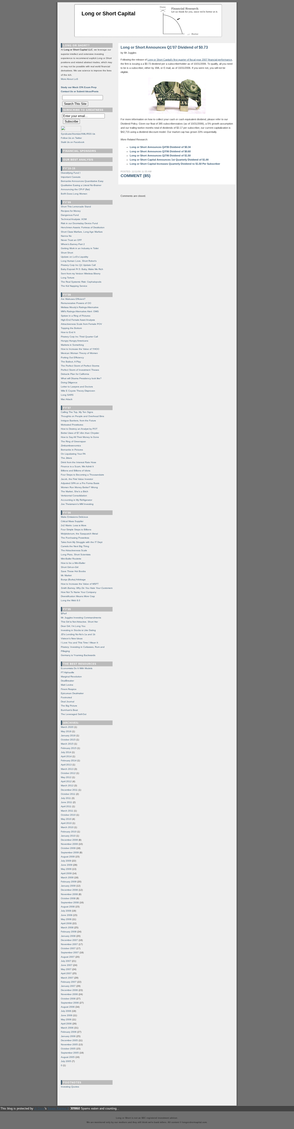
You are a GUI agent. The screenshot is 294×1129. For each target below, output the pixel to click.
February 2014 (68, 760)
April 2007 (66, 973)
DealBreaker (67, 680)
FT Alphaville (67, 672)
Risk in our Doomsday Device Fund (79, 223)
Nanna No (66, 236)
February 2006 (68, 1032)
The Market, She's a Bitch (74, 491)
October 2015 (68, 739)
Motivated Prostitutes (72, 424)
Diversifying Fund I (70, 173)
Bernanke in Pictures (72, 449)
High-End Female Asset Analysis (78, 320)
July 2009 (66, 860)
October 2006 (68, 998)
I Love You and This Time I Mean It (79, 642)
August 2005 (68, 1057)
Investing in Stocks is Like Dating (78, 630)
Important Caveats (70, 177)
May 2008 (66, 919)
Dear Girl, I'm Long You (73, 626)
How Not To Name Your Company (78, 592)
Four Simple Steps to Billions (76, 529)
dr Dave (39, 1108)
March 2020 (67, 727)
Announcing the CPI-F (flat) (75, 189)
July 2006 (66, 1011)
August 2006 (68, 1007)
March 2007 (67, 977)
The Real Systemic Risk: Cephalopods (81, 282)
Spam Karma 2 (58, 1108)
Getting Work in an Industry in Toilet (80, 248)
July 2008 (66, 910)
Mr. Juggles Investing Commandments (81, 617)
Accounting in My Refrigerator (76, 500)
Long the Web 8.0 (70, 600)
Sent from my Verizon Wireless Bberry (80, 273)
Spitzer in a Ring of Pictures (75, 315)
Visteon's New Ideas (71, 638)
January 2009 (68, 885)
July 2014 (66, 752)
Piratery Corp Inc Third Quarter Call (79, 336)
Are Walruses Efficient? (73, 299)
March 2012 (67, 785)
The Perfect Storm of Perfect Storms (80, 365)
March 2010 (67, 827)
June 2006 (66, 1015)
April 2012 (66, 781)
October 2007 (68, 948)
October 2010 (68, 815)
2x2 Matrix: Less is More (73, 525)
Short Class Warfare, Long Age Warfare (82, 232)
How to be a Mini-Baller (73, 563)
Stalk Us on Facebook (72, 142)
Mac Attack (66, 399)
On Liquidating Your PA (73, 454)
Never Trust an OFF (71, 240)
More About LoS (69, 79)
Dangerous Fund (70, 215)
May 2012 (66, 777)
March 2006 (67, 1027)
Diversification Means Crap (78, 596)
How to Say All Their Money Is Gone (80, 437)
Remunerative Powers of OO (76, 303)
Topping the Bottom (71, 328)
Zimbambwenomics (71, 445)
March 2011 (67, 810)
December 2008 (69, 890)
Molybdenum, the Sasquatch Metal (79, 533)
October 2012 (68, 773)
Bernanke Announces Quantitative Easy (82, 181)
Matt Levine (67, 685)
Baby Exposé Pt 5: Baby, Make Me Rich (82, 269)
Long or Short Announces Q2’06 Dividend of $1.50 (160, 155)
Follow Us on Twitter (71, 138)
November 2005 (69, 1044)
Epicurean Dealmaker (72, 693)
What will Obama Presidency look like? (81, 378)
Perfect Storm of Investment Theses (80, 370)
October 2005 (68, 1048)
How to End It (68, 332)
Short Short (67, 252)
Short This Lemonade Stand (76, 206)
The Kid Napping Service (74, 286)
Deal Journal (67, 701)
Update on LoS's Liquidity (74, 257)
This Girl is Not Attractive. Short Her (79, 621)
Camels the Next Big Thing (75, 546)
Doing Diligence (69, 382)
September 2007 (70, 952)
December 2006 (69, 990)
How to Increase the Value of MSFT (80, 584)
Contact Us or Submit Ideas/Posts (80, 91)
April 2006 (66, 1023)
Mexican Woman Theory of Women (79, 353)
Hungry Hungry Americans (74, 340)
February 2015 (68, 748)
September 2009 (70, 852)
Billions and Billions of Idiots (75, 470)
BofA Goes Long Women (74, 193)
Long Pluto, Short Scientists (75, 554)
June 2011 (66, 802)
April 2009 (66, 873)
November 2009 (69, 844)
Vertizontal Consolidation (74, 495)
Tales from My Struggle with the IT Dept (81, 542)
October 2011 (68, 794)
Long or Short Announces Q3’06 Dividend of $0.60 (160, 151)
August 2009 (68, 856)
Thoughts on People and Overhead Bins (82, 416)
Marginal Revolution (71, 676)
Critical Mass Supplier (72, 521)
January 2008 (68, 936)
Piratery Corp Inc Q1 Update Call (78, 265)
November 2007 (69, 944)
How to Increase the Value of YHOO (80, 349)
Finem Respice (68, 689)
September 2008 (70, 902)
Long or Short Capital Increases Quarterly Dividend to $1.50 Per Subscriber (175, 163)
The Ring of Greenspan (73, 441)
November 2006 (69, 994)
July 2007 (66, 961)
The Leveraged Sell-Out (73, 714)
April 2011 (66, 806)
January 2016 (68, 735)
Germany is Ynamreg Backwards (78, 655)
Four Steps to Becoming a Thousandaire (82, 474)
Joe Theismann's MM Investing (77, 504)
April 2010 (66, 823)
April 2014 (66, 756)
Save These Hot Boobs (73, 571)
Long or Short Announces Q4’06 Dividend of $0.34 (160, 147)
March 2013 (67, 769)
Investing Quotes (70, 1086)
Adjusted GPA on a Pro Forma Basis (80, 483)
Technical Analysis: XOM (74, 219)
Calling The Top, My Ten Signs (77, 412)
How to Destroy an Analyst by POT (79, 429)
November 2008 (69, 894)
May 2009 (66, 869)
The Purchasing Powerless (75, 538)
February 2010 (68, 831)
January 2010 (68, 835)
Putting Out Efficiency (72, 357)
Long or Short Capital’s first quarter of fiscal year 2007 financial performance (189, 59)
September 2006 (70, 1002)
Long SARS (67, 395)
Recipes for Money (71, 211)
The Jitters (66, 458)
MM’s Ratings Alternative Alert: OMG (80, 311)
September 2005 (70, 1052)
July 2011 (66, 798)
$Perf (64, 613)
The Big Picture (69, 705)
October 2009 (68, 848)
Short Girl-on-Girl (69, 567)
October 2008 (68, 898)
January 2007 (68, 986)
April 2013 (66, 764)
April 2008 (66, 923)
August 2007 (68, 957)
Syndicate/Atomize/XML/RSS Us (78, 134)
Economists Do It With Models (76, 668)
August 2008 (68, 906)
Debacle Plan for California (75, 374)
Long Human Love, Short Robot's (78, 261)
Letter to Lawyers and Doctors (77, 386)
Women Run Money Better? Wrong (79, 487)
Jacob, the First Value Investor (77, 479)
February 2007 (68, 982)
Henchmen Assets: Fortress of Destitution (83, 227)
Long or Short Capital (108, 14)
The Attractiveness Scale (74, 550)
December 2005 (69, 1040)
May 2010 (66, 819)
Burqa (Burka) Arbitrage (73, 579)
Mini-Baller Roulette (71, 558)
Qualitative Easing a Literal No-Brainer (81, 185)
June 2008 (66, 915)
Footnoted (66, 697)
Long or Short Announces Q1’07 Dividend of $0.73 (164, 47)
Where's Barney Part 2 (73, 244)
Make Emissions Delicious (74, 517)
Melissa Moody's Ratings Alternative (80, 307)
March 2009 (67, 877)
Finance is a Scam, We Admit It (77, 466)
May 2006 (66, 1019)
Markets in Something (72, 345)
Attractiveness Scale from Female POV (81, 324)
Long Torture (67, 277)
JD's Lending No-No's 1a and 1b (78, 634)
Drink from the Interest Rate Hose (78, 462)
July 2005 (66, 1061)
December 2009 (69, 840)
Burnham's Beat (69, 710)
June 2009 (66, 865)
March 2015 (67, 743)
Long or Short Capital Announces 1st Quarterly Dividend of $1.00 (169, 159)
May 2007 (66, 969)
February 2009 (68, 881)
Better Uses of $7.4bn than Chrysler (80, 433)
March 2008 (67, 927)
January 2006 (68, 1036)
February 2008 (68, 931)
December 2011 (69, 790)
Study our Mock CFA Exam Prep (78, 87)
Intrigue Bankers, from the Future (78, 420)
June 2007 (66, 965)
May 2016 (66, 731)
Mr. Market (66, 575)
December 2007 (69, 940)
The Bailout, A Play (71, 361)
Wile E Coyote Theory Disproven (78, 390)
